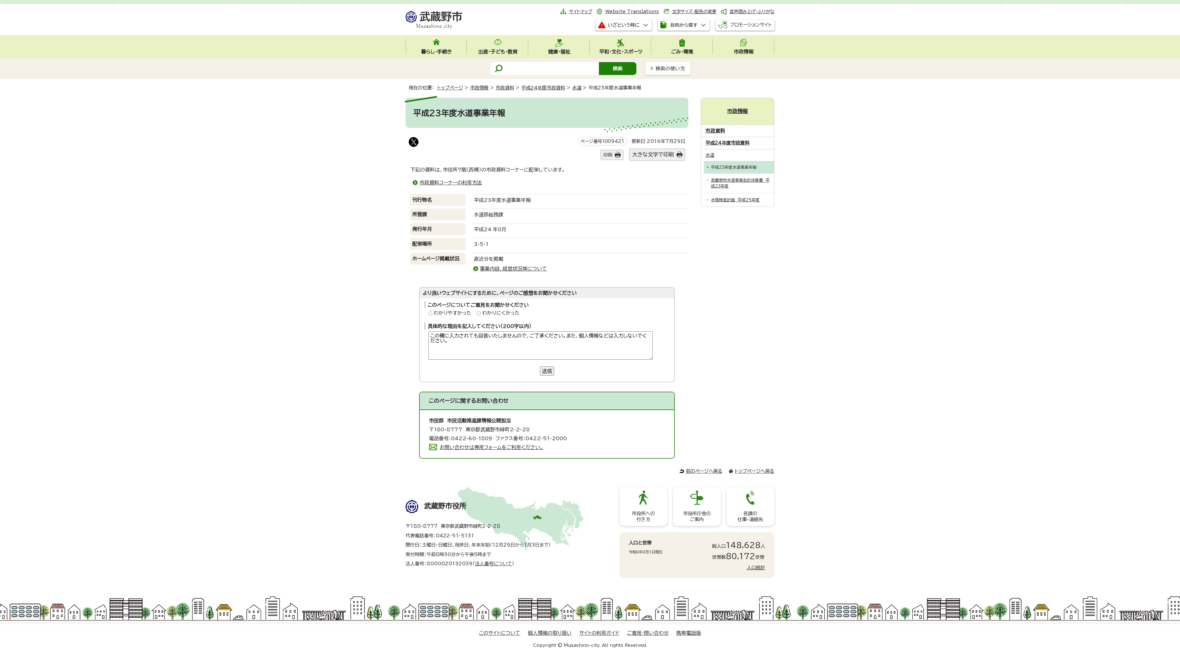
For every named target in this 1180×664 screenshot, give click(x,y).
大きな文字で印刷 (653, 154)
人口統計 (756, 567)
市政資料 (505, 87)
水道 (576, 87)
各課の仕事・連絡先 (750, 516)
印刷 (608, 154)
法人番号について (493, 563)
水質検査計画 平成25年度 (735, 200)
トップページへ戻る (754, 471)
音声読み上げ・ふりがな (752, 11)
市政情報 (479, 87)
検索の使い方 (670, 68)
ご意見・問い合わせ (648, 632)
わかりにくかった (501, 312)
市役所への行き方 (643, 516)
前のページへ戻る (704, 471)
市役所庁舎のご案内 (697, 516)
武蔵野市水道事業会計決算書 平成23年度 (740, 183)
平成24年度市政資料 (543, 87)
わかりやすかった (452, 312)
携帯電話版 (688, 632)
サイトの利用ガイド (599, 632)
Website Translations (632, 11)
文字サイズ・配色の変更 (694, 11)
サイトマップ (580, 11)
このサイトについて (499, 632)
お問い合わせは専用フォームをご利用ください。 (491, 447)
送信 (547, 371)
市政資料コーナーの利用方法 (450, 182)
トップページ (450, 87)
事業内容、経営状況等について (513, 268)
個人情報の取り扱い (550, 632)
